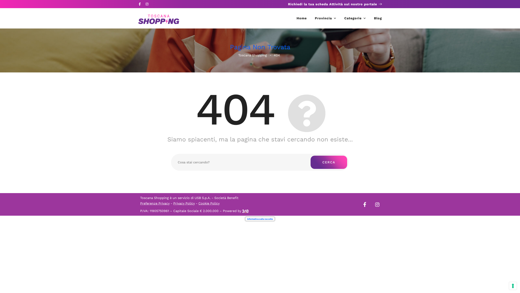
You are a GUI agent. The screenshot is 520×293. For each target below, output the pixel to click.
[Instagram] (147, 4)
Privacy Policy (184, 203)
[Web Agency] (245, 211)
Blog (378, 18)
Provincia (323, 18)
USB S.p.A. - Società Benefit (216, 198)
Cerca (328, 162)
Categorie (353, 18)
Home (302, 18)
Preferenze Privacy (155, 203)
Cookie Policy (209, 203)
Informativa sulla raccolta (260, 219)
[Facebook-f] (139, 4)
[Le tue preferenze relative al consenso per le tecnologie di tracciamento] (513, 286)
